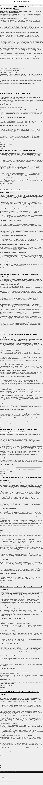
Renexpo (10, 349)
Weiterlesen (2, 88)
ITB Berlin (12, 501)
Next (1, 767)
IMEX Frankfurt (8, 177)
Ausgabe (6, 264)
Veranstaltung (4, 598)
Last (1, 769)
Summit (6, 320)
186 (0, 765)
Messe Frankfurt (11, 166)
